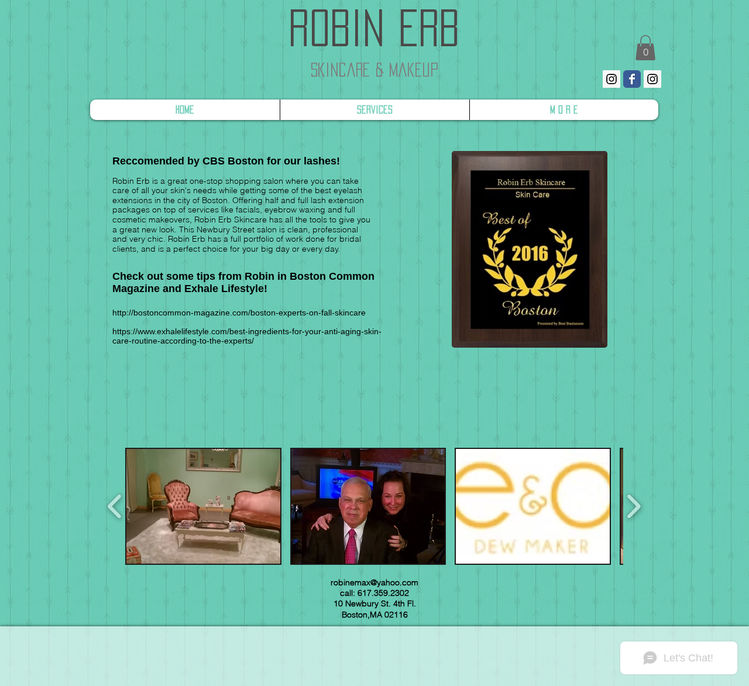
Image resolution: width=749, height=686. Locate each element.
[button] (203, 506)
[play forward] (633, 506)
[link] (645, 47)
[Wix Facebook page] (632, 79)
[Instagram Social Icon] (611, 79)
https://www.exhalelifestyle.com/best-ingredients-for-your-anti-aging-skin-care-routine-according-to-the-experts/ (247, 336)
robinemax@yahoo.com (374, 582)
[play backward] (115, 506)
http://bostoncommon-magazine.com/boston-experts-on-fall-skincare (239, 312)
